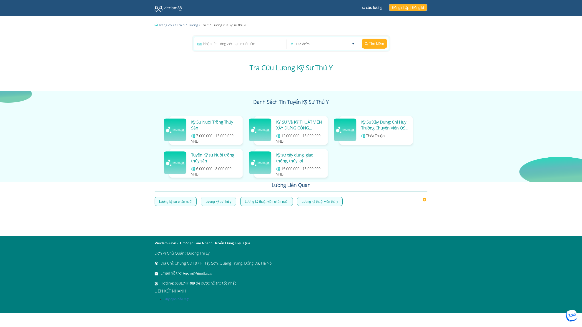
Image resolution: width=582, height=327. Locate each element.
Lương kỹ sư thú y (218, 201)
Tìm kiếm (376, 43)
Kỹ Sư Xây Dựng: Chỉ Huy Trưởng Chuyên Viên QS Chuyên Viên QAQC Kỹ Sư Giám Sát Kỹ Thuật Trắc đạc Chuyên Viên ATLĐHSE (384, 125)
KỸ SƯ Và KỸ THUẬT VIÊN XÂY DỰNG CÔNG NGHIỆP (299, 125)
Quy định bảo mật (176, 299)
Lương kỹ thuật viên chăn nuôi (266, 201)
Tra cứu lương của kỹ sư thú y (223, 25)
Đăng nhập (400, 7)
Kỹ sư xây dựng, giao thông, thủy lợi (295, 158)
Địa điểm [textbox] (303, 44)
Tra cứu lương (371, 7)
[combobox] (325, 44)
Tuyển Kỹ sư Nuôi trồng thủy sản (212, 158)
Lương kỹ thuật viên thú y (320, 201)
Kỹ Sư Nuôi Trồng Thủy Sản (212, 125)
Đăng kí (418, 7)
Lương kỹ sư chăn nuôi (175, 201)
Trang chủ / (167, 25)
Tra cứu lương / (188, 25)
